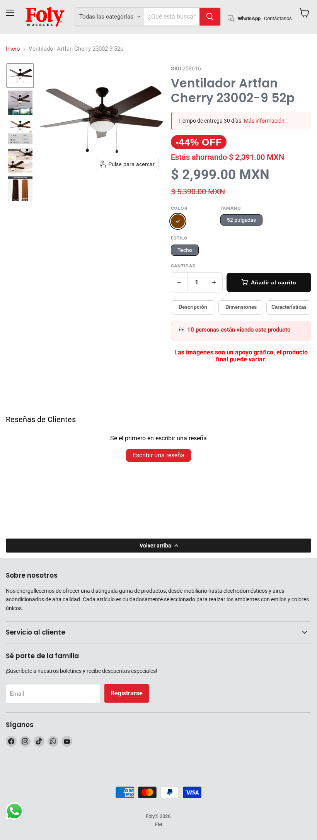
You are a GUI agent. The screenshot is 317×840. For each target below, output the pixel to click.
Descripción (193, 307)
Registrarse (127, 693)
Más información (264, 121)
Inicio (13, 49)
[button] (20, 75)
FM (158, 824)
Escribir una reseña (158, 455)
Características (289, 307)
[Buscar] (209, 17)
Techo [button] (184, 250)
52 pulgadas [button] (241, 220)
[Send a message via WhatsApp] (14, 811)
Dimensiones (241, 307)
